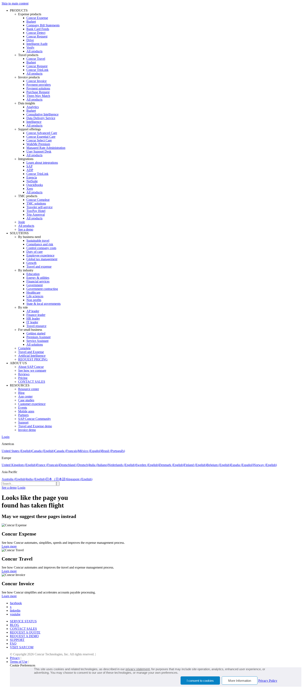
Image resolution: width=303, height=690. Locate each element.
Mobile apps (26, 411)
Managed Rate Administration (45, 148)
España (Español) (241, 465)
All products (34, 51)
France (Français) (47, 465)
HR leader (33, 318)
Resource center (28, 389)
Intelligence (33, 122)
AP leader (32, 311)
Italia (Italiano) (98, 465)
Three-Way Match (38, 96)
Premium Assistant (38, 337)
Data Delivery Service (40, 118)
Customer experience (32, 404)
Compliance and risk (39, 244)
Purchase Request (37, 92)
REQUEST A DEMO (24, 636)
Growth (31, 263)
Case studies (26, 400)
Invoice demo (27, 430)
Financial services (37, 281)
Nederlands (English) (122, 465)
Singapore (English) (79, 479)
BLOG (14, 625)
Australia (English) (14, 479)
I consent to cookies (200, 680)
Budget (31, 21)
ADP (29, 170)
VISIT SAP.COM (21, 647)
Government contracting (42, 289)
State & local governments (43, 303)
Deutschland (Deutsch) (74, 465)
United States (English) (17, 451)
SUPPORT (17, 640)
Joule (21, 222)
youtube (15, 614)
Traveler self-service (39, 207)
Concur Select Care (39, 140)
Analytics (32, 107)
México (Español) (89, 451)
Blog (21, 392)
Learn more (9, 546)
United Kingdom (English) (19, 465)
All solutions (34, 344)
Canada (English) (43, 451)
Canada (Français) (66, 451)
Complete (24, 348)
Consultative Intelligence (42, 114)
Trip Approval (35, 214)
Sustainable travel (37, 240)
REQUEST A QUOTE (25, 632)
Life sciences (34, 296)
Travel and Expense (31, 352)
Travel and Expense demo (35, 426)
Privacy (15, 658)
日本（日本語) (56, 479)
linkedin (15, 610)
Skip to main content (15, 3)
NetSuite (32, 181)
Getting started (35, 333)
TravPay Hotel (35, 211)
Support (23, 422)
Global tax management (41, 259)
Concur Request (36, 36)
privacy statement (138, 669)
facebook (16, 603)
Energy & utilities (37, 277)
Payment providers (38, 84)
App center (25, 396)
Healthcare (33, 292)
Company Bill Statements (43, 25)
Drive (30, 40)
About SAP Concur (31, 367)
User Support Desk (38, 151)
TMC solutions (36, 203)
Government (34, 285)
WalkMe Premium (38, 144)
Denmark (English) (171, 465)
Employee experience (40, 255)
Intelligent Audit (36, 44)
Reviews (23, 374)
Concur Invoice (36, 81)
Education (33, 274)
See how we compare (32, 370)
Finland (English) (195, 465)
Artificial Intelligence (32, 355)
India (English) (36, 479)
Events (22, 407)
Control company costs (41, 248)
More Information (239, 680)
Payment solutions (38, 88)
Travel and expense (39, 266)
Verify (30, 47)
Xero (29, 188)
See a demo (25, 229)
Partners (23, 415)
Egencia (31, 177)
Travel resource (36, 326)
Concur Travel (35, 58)
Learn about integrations (42, 162)
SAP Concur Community (34, 418)
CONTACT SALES (31, 381)
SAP (29, 166)
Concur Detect (35, 32)
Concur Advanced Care (41, 133)
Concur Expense (37, 18)
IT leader (32, 322)
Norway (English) (265, 465)
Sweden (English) (147, 465)
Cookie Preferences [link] (22, 665)
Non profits (33, 300)
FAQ (13, 643)
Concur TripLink (37, 70)
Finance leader (35, 315)
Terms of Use (18, 661)
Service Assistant (37, 341)
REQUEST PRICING (33, 359)
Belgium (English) (218, 465)
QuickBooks (34, 185)
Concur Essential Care (40, 136)
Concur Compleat (37, 199)
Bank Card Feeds (37, 29)
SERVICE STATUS (23, 621)
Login (5, 437)
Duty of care (34, 251)
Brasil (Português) (113, 451)
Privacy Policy (267, 680)
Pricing (22, 378)
